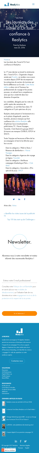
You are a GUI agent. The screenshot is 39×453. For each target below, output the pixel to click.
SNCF (20, 171)
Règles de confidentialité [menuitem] (9, 448)
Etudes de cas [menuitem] (6, 385)
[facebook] (24, 199)
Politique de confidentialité (23, 286)
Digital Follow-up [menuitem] (7, 374)
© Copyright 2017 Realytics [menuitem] (10, 445)
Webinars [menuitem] (5, 391)
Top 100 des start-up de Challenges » (21, 220)
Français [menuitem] (20, 448)
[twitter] (14, 199)
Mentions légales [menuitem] (25, 445)
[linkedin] (19, 199)
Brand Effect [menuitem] (5, 378)
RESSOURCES (6, 383)
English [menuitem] (27, 448)
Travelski (16, 158)
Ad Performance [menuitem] (6, 372)
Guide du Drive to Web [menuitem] (9, 389)
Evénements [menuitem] (5, 393)
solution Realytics (21, 121)
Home (6, 60)
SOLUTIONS (6, 368)
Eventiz (14, 77)
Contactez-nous (17, 361)
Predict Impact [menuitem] (6, 376)
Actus (19, 18)
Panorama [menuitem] (5, 370)
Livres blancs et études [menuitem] (8, 387)
